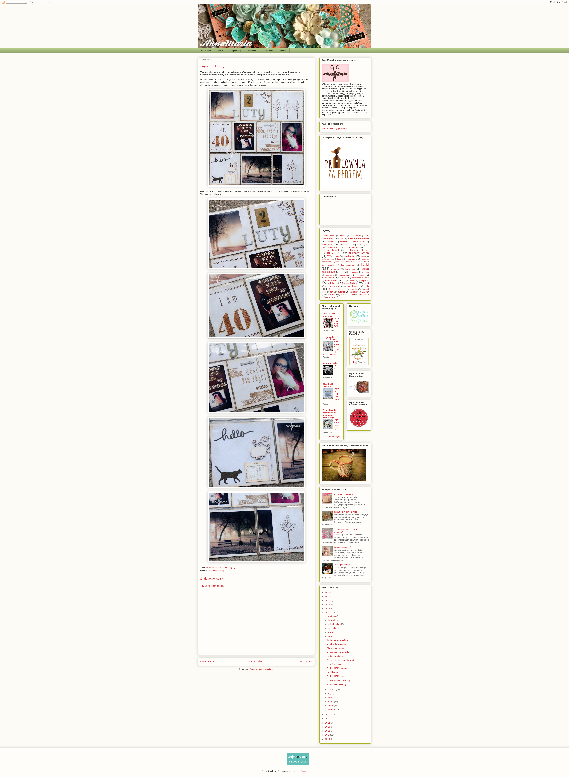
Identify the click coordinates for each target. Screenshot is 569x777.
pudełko (331, 283)
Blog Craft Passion (328, 385)
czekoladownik (359, 242)
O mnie (220, 51)
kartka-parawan (347, 265)
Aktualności (206, 51)
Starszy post (305, 661)
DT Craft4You (352, 247)
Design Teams (268, 51)
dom (359, 245)
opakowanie (331, 280)
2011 (327, 735)
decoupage (327, 244)
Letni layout (332, 672)
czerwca (332, 689)
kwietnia (332, 697)
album (342, 235)
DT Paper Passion (358, 253)
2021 (327, 600)
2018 (327, 608)
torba (332, 292)
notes (343, 277)
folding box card (328, 259)
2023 (327, 592)
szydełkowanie (353, 286)
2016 (327, 715)
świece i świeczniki (337, 289)
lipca (330, 636)
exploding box (348, 256)
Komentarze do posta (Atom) (261, 669)
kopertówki (350, 269)
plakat (352, 280)
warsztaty (354, 292)
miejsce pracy (344, 275)
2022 (327, 596)
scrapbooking (218, 571)
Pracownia (251, 51)
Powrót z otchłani (335, 664)
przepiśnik (364, 280)
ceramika (331, 242)
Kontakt (283, 51)
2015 (327, 719)
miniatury (361, 275)
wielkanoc (331, 294)
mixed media (328, 277)
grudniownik (339, 261)
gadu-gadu (351, 259)
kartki (365, 264)
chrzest (343, 241)
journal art (350, 261)
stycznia (332, 710)
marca (331, 701)
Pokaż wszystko (335, 437)
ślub (366, 286)
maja (330, 693)
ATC (341, 239)
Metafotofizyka (330, 363)
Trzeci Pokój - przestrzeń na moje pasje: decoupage (329, 414)
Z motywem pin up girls (338, 652)
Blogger (304, 771)
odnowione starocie (360, 278)
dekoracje (344, 244)
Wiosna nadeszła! (342, 547)
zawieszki (330, 297)
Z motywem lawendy (336, 684)
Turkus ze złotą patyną (337, 640)
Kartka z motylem (335, 656)
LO (343, 272)
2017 (327, 612)
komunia (335, 269)
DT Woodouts (333, 256)
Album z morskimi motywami (340, 660)
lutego (331, 705)
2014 (327, 723)
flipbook (363, 256)
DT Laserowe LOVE (357, 250)
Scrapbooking (235, 51)
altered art (356, 236)
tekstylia (353, 289)
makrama (365, 272)
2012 (327, 731)
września (332, 628)
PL (210, 571)
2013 (327, 727)
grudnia (331, 616)
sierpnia (332, 632)
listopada (332, 620)
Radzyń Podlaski (350, 283)
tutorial (341, 292)
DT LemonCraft (334, 253)
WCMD (365, 292)
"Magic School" (328, 236)
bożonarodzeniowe (358, 238)
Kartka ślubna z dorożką (338, 680)
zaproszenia (363, 294)
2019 (327, 604)
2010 (327, 739)
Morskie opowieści (335, 648)
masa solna (329, 275)
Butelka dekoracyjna (336, 644)
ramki (366, 283)
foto (339, 259)
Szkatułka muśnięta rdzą (345, 512)
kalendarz (362, 261)
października (334, 624)
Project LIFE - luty (335, 676)
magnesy (354, 272)
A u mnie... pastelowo (344, 494)
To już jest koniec (342, 564)
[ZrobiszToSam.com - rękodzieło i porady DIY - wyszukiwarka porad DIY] (298, 764)
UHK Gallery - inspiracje (329, 315)
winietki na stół (347, 295)
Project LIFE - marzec (337, 668)
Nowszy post (207, 661)
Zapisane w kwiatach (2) (336, 425)
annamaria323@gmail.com (334, 128)
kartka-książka (328, 265)
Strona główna (256, 661)
